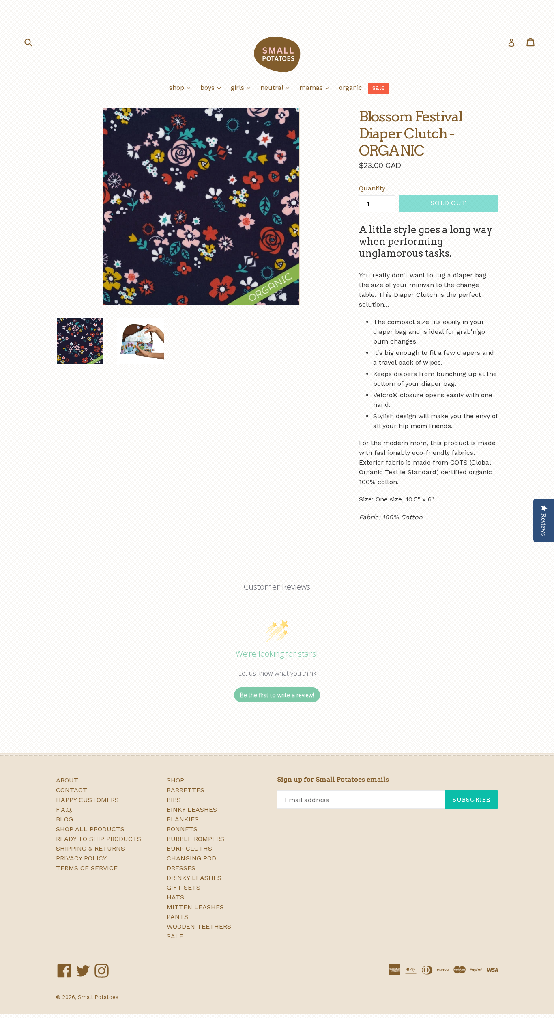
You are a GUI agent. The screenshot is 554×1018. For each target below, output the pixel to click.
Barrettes (185, 790)
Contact (71, 790)
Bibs (174, 800)
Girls (242, 87)
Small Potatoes (98, 997)
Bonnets (182, 829)
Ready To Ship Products (98, 839)
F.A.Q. (64, 809)
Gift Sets (183, 887)
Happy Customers (87, 800)
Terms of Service (87, 868)
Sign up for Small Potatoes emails (333, 779)
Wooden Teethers (199, 926)
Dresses (181, 868)
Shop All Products (90, 829)
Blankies (183, 819)
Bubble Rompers (195, 839)
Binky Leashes (192, 809)
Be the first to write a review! (277, 695)
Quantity (372, 188)
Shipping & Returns (90, 848)
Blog (64, 819)
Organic (350, 87)
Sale (378, 87)
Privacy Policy (81, 858)
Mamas (316, 87)
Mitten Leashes (195, 907)
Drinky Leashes (194, 878)
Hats (175, 897)
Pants (177, 917)
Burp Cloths (189, 848)
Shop (181, 87)
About (67, 780)
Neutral (276, 87)
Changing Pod (191, 858)
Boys (212, 87)
